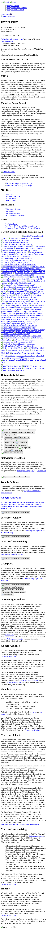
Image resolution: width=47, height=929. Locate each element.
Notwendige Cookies (11, 437)
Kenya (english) (21, 287)
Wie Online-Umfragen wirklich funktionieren (21, 226)
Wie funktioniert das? (13, 196)
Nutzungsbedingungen (25, 471)
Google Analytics (10, 442)
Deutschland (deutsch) (27, 265)
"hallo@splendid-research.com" (12, 39)
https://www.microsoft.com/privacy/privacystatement (20, 824)
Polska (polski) (19, 313)
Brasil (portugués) (35, 248)
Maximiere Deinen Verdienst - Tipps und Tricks (22, 228)
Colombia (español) (24, 258)
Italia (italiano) (25, 283)
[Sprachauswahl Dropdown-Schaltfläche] (2, 364)
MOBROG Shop (11, 198)
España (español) (35, 269)
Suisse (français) (31, 322)
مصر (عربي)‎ (29, 358)
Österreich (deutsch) (30, 303)
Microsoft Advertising (12, 448)
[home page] (9, 2)
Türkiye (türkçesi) (23, 334)
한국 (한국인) (23, 350)
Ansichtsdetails (24, 477)
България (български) (28, 250)
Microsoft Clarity (10, 445)
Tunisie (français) (34, 332)
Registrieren (5, 14)
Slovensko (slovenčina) (28, 326)
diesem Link (9, 635)
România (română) (30, 317)
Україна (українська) (27, 344)
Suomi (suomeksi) (23, 330)
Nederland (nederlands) (28, 297)
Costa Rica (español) (25, 261)
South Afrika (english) (27, 328)
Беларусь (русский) (25, 242)
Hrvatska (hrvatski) (24, 277)
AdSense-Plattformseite (29, 681)
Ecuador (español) (22, 267)
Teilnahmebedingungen (13, 209)
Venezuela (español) (24, 342)
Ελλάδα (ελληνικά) (24, 271)
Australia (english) (23, 240)
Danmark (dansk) (21, 263)
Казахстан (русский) (27, 285)
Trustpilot (8, 450)
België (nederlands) (24, 244)
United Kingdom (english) (31, 336)
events (33, 712)
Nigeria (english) (21, 301)
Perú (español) (18, 309)
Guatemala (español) (37, 273)
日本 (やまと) (19, 348)
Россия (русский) (38, 311)
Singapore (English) (24, 324)
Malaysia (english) (23, 293)
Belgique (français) (23, 246)
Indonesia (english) (35, 279)
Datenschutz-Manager (13, 213)
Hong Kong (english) (26, 275)
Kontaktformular (7, 41)
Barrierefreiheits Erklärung (15, 215)
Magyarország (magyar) (34, 291)
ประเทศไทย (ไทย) (33, 353)
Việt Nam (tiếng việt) (26, 346)
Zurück (19, 453)
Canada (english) (21, 252)
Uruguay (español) (23, 338)
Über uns (8, 194)
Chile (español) (25, 256)
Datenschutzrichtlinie (8, 657)
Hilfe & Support (11, 200)
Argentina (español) (32, 238)
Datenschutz (9, 211)
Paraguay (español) (37, 307)
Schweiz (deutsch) (23, 319)
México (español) (34, 295)
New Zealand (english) (28, 299)
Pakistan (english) (22, 305)
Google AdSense (10, 440)
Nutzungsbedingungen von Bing (13, 554)
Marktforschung (11, 224)
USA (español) (29, 340)
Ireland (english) (21, 281)
